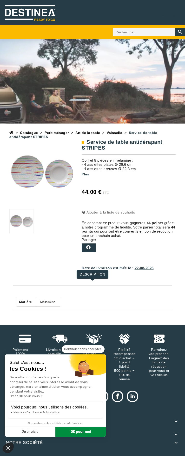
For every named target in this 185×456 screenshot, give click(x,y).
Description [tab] (92, 274)
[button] (8, 448)
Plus (85, 174)
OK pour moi (81, 432)
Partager (89, 247)
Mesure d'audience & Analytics (36, 412)
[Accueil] (11, 133)
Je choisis (30, 432)
